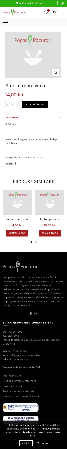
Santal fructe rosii (17, 219)
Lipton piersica (49, 219)
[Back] (5, 22)
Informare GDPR (12, 375)
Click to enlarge (55, 72)
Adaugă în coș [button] (17, 233)
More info (42, 443)
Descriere (11, 117)
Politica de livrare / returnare (19, 380)
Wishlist (48, 10)
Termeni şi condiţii (13, 386)
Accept (26, 443)
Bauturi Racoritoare (30, 157)
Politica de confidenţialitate (18, 391)
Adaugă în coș (35, 104)
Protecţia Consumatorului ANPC (21, 396)
